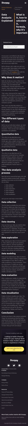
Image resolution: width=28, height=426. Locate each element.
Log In (3, 408)
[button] (25, 3)
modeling (14, 72)
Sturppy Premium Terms (7, 394)
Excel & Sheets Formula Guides (9, 368)
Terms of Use (5, 385)
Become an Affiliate (6, 402)
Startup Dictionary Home (7, 8)
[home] (5, 3)
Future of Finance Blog (7, 392)
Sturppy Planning (6, 375)
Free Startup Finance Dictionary (9, 373)
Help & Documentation (7, 400)
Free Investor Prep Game (7, 397)
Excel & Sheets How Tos (7, 405)
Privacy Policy (5, 382)
